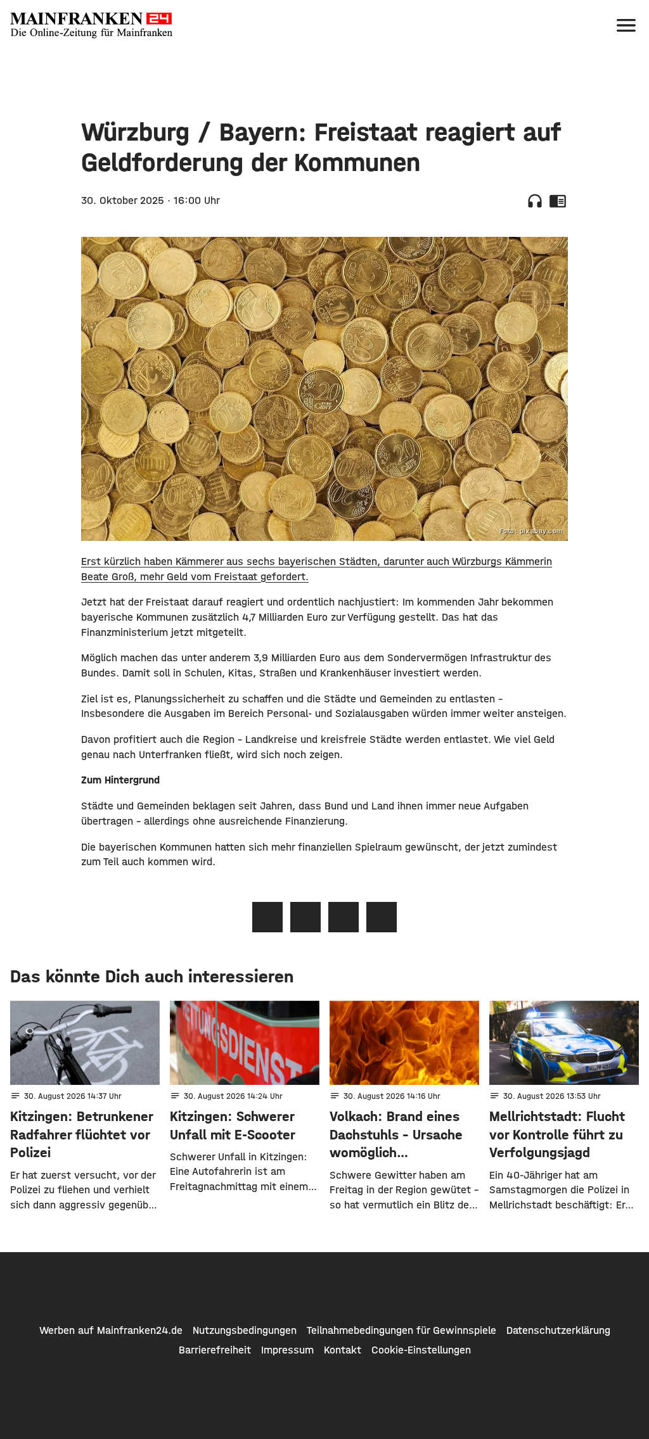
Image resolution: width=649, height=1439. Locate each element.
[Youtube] (362, 1287)
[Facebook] (286, 1287)
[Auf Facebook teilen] (267, 917)
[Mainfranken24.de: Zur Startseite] (91, 25)
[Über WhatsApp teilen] (343, 917)
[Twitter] (324, 1287)
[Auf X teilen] (305, 917)
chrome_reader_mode (558, 201)
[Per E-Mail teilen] (381, 917)
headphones (535, 201)
